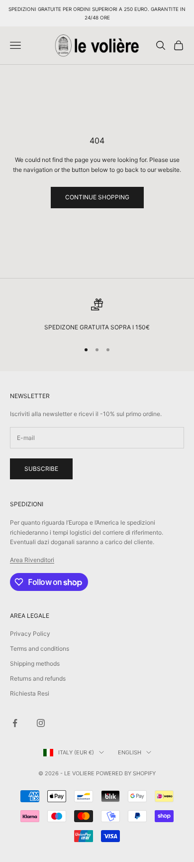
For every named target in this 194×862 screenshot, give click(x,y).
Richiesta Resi (29, 693)
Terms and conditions (39, 648)
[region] (97, 315)
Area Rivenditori (32, 560)
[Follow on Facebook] (15, 723)
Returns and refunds (38, 678)
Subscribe (41, 468)
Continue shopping (97, 197)
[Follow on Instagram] (41, 723)
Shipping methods (35, 663)
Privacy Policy (30, 633)
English (129, 752)
